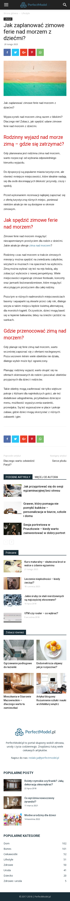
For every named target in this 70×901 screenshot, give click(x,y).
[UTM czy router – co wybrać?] (13, 618)
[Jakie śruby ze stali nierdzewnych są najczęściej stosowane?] (13, 600)
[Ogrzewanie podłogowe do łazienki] (19, 650)
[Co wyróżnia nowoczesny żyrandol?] (13, 802)
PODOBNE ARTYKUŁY (18, 477)
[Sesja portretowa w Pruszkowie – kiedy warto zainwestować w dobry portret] (13, 529)
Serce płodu (59, 460)
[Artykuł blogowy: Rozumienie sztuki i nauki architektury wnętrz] (51, 683)
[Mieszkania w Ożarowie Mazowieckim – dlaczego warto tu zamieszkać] (19, 683)
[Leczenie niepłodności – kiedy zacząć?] (13, 583)
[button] (65, 5)
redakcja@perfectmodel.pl (44, 757)
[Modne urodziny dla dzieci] (13, 819)
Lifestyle (26, 13)
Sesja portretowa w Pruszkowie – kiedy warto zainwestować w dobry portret (44, 529)
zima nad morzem (40, 245)
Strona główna (11, 13)
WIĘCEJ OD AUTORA (46, 477)
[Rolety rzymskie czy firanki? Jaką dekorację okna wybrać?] (13, 785)
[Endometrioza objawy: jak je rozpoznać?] (51, 650)
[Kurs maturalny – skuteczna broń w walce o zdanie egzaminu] (13, 566)
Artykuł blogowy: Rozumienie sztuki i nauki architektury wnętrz (51, 700)
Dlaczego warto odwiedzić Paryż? (19, 462)
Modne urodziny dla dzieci (40, 815)
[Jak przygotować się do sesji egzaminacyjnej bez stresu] (13, 490)
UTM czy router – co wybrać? (41, 613)
